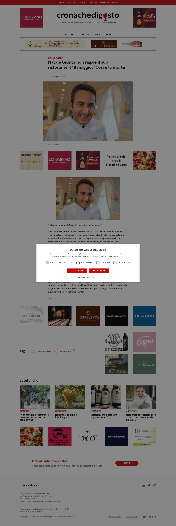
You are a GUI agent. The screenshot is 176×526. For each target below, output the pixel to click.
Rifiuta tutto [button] (99, 271)
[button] (88, 277)
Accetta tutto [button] (76, 271)
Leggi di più (118, 256)
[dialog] (88, 263)
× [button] (137, 247)
